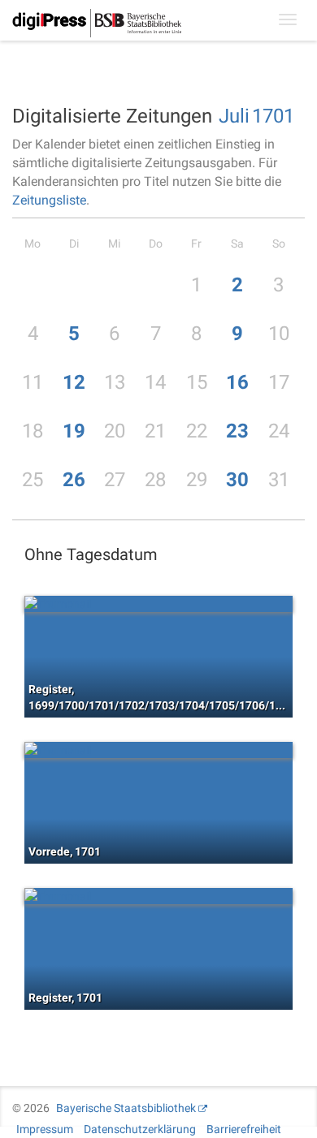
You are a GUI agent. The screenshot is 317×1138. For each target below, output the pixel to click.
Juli (234, 116)
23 (237, 431)
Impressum (44, 1129)
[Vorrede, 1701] (158, 750)
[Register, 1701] (158, 896)
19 (74, 431)
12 (74, 382)
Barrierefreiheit (243, 1129)
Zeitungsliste (49, 200)
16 (237, 382)
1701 (273, 116)
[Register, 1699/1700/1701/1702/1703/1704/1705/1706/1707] (158, 604)
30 (237, 479)
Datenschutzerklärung (140, 1129)
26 (74, 479)
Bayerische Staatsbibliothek (126, 1107)
